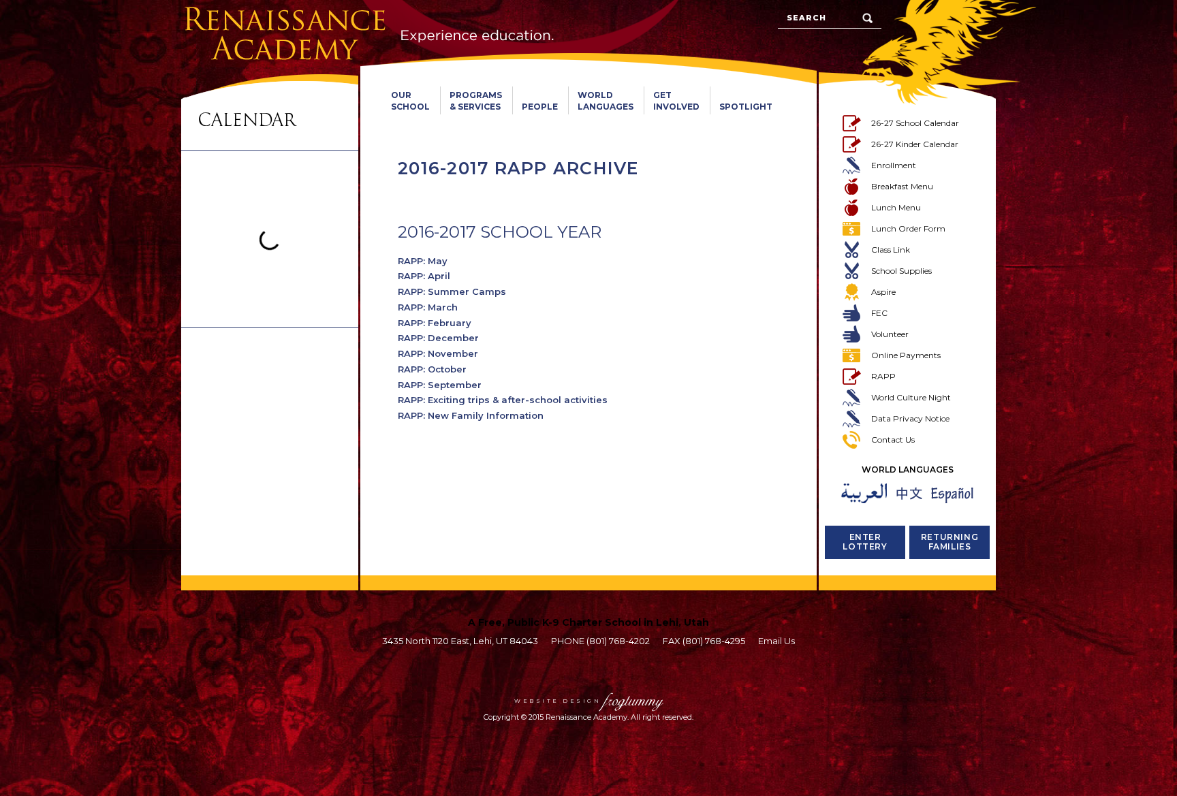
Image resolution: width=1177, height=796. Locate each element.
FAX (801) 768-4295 (704, 640)
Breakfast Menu (902, 186)
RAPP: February (434, 322)
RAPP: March (428, 307)
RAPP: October (432, 369)
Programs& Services (476, 101)
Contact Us (893, 439)
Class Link (890, 249)
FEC (879, 313)
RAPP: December (438, 337)
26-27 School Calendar (915, 123)
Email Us (776, 640)
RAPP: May (423, 260)
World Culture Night (911, 397)
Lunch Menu (896, 207)
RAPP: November (438, 353)
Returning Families (949, 542)
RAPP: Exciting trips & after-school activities (503, 399)
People (540, 106)
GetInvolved (676, 101)
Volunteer (890, 334)
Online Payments (906, 355)
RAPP (883, 376)
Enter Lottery (865, 542)
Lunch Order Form (908, 228)
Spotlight (745, 106)
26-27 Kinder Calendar (914, 144)
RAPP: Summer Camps (452, 291)
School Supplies (901, 271)
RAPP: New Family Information (471, 415)
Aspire (883, 292)
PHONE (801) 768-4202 (600, 640)
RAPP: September (440, 384)
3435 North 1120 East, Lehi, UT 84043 (460, 640)
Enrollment (893, 165)
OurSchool (410, 101)
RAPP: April (424, 275)
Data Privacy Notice (910, 418)
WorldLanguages (605, 101)
